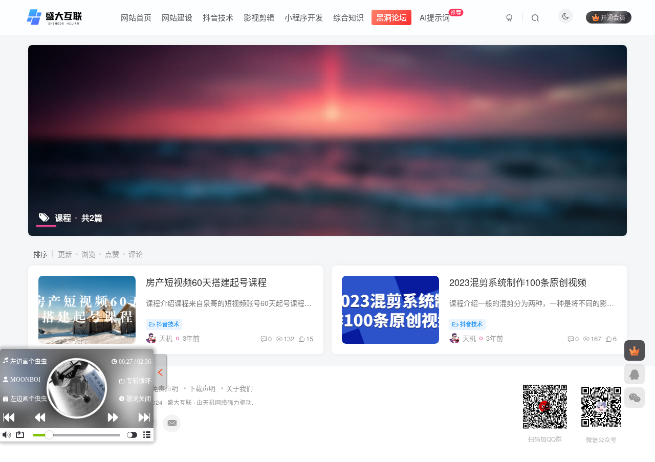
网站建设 (177, 17)
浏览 (88, 254)
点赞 (112, 254)
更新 (65, 254)
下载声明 (202, 388)
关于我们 (239, 388)
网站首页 (136, 17)
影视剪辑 (259, 17)
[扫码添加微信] (634, 397)
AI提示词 (440, 15)
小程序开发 (304, 17)
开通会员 (613, 17)
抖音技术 (218, 17)
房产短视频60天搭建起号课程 (206, 282)
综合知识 (348, 17)
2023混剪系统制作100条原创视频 (517, 282)
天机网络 (215, 402)
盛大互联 (179, 402)
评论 (135, 254)
